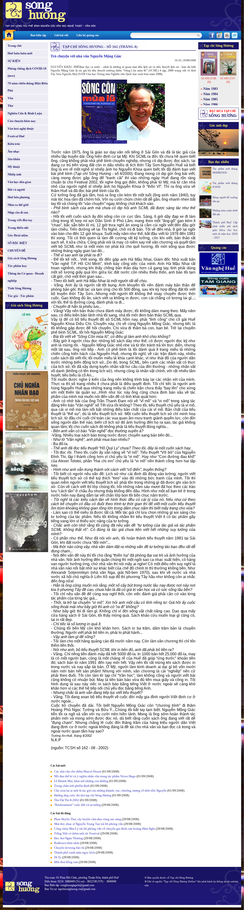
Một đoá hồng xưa (66, 862)
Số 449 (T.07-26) (228, 80)
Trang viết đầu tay (20, 220)
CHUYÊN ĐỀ (17, 250)
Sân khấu (14, 159)
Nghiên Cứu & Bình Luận (25, 113)
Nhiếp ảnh (14, 174)
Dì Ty (57, 857)
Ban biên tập (38, 35)
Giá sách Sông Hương (22, 258)
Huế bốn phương (19, 197)
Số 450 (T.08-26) (209, 80)
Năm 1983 (210, 89)
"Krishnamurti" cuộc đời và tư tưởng (77, 805)
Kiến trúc (14, 144)
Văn (10, 98)
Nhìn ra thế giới (18, 205)
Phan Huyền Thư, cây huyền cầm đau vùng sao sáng (87, 819)
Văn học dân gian (19, 182)
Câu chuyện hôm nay (22, 121)
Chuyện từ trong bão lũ (69, 847)
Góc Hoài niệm (18, 235)
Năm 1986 (210, 104)
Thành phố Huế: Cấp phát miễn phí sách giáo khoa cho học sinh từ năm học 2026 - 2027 (225, 230)
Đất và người (16, 189)
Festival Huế (16, 136)
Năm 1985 (210, 99)
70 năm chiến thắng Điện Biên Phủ (28, 86)
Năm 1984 (210, 94)
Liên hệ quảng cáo (87, 35)
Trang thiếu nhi (18, 227)
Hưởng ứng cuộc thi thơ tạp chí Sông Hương (82, 795)
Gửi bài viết (61, 35)
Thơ (10, 105)
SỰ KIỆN (14, 61)
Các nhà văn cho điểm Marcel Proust (77, 771)
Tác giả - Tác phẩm (21, 296)
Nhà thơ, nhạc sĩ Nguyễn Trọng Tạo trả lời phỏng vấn (88, 824)
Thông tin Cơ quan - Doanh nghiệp (26, 277)
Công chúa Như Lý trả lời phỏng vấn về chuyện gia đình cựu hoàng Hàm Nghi (104, 828)
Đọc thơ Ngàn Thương (68, 838)
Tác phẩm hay (17, 266)
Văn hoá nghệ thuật (21, 128)
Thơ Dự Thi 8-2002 (66, 800)
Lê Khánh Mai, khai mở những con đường (81, 781)
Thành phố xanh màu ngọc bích (74, 852)
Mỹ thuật (14, 166)
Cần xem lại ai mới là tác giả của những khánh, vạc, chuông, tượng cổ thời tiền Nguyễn (110, 790)
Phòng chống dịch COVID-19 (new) (27, 72)
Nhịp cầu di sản (18, 212)
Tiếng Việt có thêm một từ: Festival (77, 833)
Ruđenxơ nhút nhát (66, 843)
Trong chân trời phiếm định (72, 786)
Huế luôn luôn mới (20, 53)
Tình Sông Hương (19, 288)
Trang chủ (14, 45)
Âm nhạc (14, 151)
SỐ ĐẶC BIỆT (17, 243)
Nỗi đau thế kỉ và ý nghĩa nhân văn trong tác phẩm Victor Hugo (95, 776)
